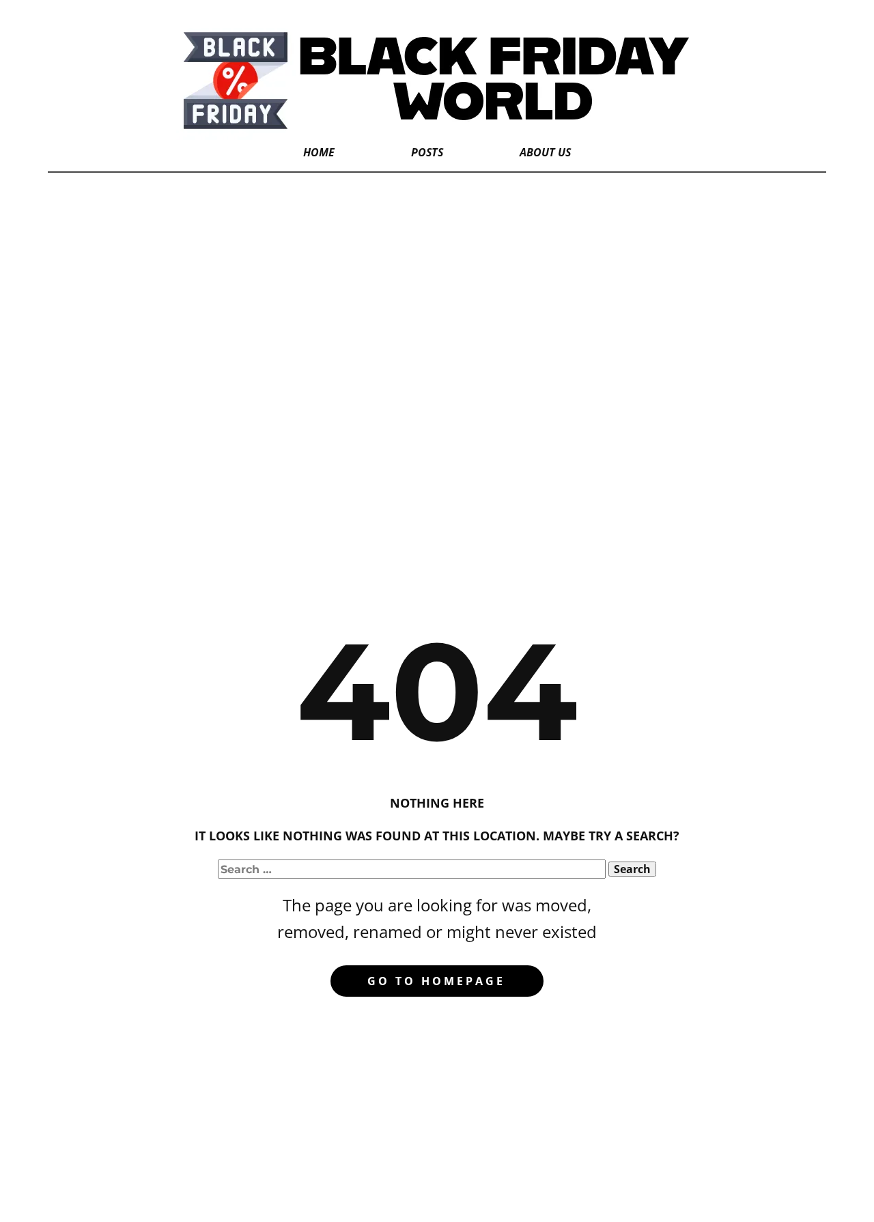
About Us (545, 152)
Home (319, 152)
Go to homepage (436, 981)
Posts (427, 152)
